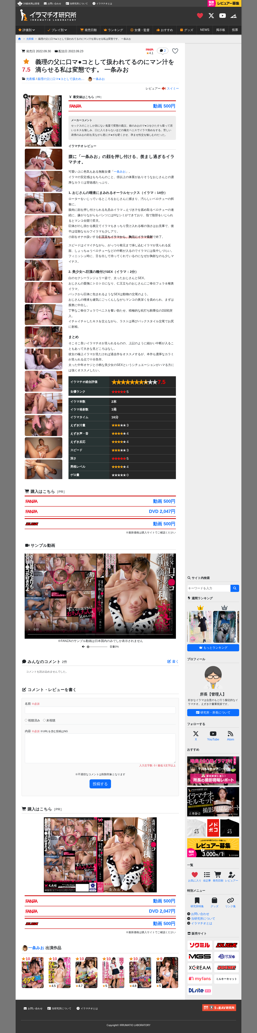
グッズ (188, 30)
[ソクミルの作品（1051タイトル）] (199, 945)
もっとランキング (215, 647)
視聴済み (33, 720)
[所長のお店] (233, 15)
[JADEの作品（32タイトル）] (226, 968)
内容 (46, 731)
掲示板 (220, 29)
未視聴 (50, 720)
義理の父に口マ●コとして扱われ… (60, 78)
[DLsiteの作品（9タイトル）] (199, 990)
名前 (32, 703)
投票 (235, 29)
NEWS (204, 29)
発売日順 (90, 30)
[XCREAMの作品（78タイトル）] (199, 968)
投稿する (100, 784)
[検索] (234, 588)
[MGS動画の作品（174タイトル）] (199, 956)
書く (175, 661)
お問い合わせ (54, 3)
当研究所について (78, 3)
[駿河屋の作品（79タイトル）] (226, 956)
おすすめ (166, 30)
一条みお (99, 78)
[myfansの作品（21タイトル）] (199, 979)
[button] (175, 51)
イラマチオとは (104, 3)
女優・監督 (142, 30)
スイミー (172, 88)
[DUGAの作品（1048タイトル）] (226, 945)
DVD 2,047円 (162, 511)
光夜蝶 (30, 38)
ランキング (115, 30)
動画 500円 (164, 105)
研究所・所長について (215, 712)
